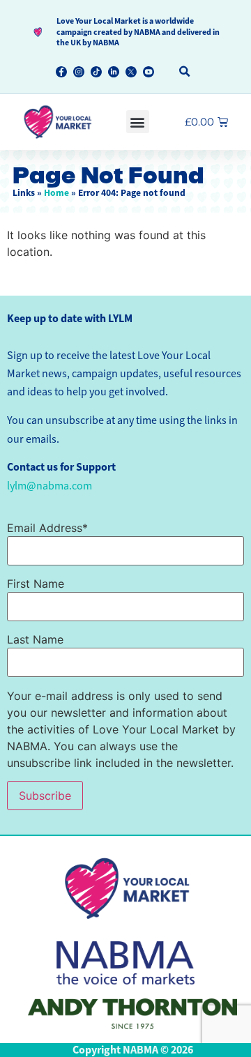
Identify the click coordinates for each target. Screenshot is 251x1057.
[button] (185, 72)
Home (56, 193)
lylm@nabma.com (49, 486)
